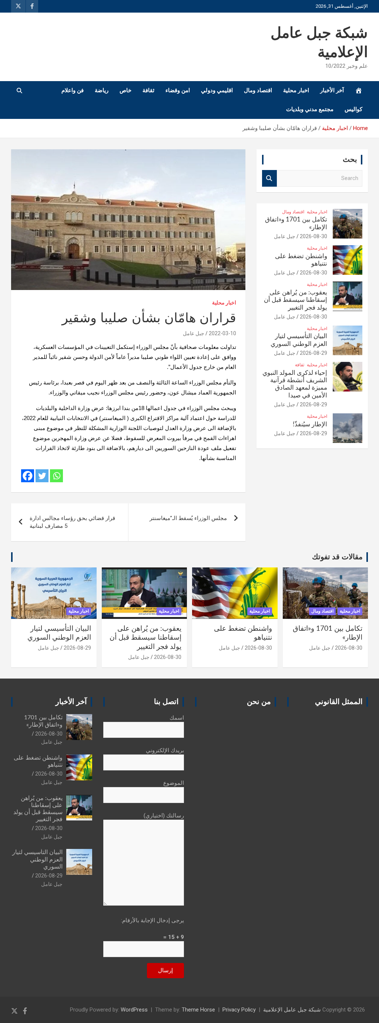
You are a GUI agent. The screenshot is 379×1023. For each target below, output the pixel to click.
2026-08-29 (313, 353)
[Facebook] (27, 475)
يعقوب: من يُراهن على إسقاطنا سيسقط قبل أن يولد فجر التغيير (295, 300)
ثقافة (148, 90)
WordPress (134, 1009)
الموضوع (173, 783)
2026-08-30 (313, 236)
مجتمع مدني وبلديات (309, 109)
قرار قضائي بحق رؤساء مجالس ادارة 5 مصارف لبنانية (72, 522)
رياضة (101, 90)
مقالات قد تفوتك (337, 557)
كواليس (353, 109)
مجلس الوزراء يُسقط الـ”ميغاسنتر (188, 518)
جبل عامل (193, 333)
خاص (125, 90)
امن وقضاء (177, 90)
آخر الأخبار (332, 90)
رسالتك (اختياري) (164, 815)
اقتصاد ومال (258, 90)
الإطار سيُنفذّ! (310, 424)
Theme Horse (198, 1009)
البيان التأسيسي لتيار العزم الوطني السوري (37, 859)
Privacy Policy (239, 1009)
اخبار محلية (296, 90)
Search (269, 178)
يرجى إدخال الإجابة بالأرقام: (152, 920)
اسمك (177, 717)
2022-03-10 (222, 333)
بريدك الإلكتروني (165, 750)
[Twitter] (42, 475)
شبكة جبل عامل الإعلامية (292, 1009)
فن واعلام (72, 90)
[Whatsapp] (56, 475)
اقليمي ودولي (217, 90)
